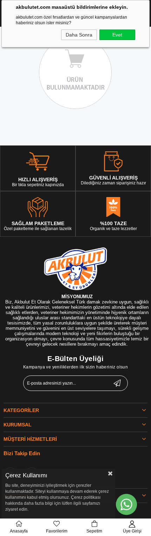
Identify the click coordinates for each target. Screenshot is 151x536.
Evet (117, 35)
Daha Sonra (79, 35)
